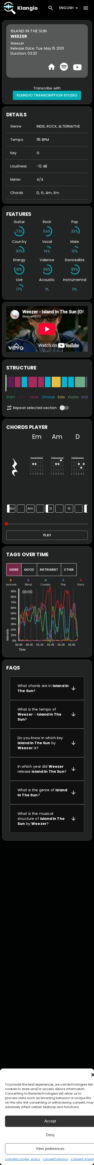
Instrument (49, 569)
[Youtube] (76, 66)
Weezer (19, 36)
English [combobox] (66, 7)
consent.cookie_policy (22, 1159)
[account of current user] (86, 8)
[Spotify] (64, 67)
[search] (51, 8)
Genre (14, 569)
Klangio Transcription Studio (47, 95)
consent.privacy (55, 1159)
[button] (47, 688)
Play (47, 535)
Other (69, 569)
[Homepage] (51, 66)
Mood (29, 569)
